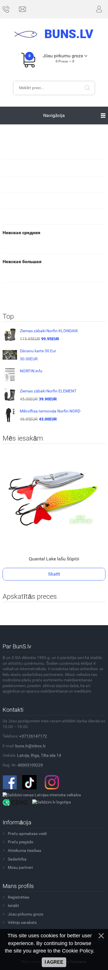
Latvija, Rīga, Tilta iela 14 (39, 755)
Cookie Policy (77, 951)
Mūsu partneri (20, 867)
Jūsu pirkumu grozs (25, 914)
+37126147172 (33, 736)
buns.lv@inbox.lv (30, 746)
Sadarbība (17, 859)
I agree (54, 962)
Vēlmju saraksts (22, 922)
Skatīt (54, 574)
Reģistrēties (18, 897)
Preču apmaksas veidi (27, 833)
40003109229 (30, 765)
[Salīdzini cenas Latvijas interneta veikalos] (42, 795)
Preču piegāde (20, 842)
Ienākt (13, 905)
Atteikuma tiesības (24, 850)
